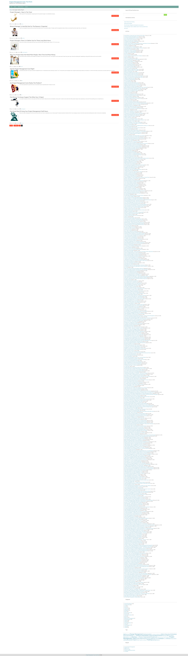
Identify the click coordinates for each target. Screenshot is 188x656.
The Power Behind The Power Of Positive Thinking (132, 232)
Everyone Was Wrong (128, 49)
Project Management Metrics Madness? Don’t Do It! (133, 520)
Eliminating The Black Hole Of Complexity (131, 72)
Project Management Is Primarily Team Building (132, 361)
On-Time (129, 637)
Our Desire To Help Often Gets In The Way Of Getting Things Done (135, 278)
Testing (125, 623)
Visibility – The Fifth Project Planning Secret (131, 552)
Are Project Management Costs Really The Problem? (26, 83)
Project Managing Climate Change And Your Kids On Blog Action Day (136, 566)
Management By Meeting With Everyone (131, 167)
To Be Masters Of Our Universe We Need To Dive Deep (133, 259)
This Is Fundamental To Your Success (130, 385)
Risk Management (127, 619)
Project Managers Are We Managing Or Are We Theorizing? (134, 418)
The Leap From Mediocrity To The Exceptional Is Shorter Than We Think (136, 593)
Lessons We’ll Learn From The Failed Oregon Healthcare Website (135, 277)
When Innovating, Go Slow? (129, 350)
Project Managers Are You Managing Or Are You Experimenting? (135, 420)
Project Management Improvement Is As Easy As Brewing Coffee (135, 421)
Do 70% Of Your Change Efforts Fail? (130, 360)
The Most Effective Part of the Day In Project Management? (134, 527)
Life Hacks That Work (128, 42)
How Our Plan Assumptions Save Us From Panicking (133, 243)
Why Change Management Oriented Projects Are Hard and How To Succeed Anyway (138, 468)
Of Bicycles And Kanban (128, 211)
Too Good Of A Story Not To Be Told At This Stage (133, 171)
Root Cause (155, 638)
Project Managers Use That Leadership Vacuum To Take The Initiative (136, 448)
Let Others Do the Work (128, 60)
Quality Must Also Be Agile (128, 250)
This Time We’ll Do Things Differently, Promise (132, 89)
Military (172, 635)
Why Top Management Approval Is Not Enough (132, 193)
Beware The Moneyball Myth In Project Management (133, 440)
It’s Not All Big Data (127, 81)
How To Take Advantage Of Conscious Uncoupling (133, 253)
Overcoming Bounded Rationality (130, 149)
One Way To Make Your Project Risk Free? (131, 544)
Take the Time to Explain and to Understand (132, 115)
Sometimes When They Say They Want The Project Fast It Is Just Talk (136, 404)
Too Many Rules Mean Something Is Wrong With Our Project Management (137, 451)
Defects (163, 634)
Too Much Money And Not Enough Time (131, 186)
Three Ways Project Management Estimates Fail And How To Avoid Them (137, 526)
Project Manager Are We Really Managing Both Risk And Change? (135, 430)
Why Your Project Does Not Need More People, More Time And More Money (32, 55)
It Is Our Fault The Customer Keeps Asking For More (133, 346)
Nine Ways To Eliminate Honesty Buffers (131, 563)
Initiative (138, 635)
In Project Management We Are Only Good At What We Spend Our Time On (137, 489)
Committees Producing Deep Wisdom (130, 97)
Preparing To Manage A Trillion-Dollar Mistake (132, 122)
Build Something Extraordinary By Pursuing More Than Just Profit (135, 87)
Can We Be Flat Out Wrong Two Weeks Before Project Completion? (136, 266)
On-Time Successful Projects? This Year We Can (132, 431)
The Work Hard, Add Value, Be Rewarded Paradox (133, 169)
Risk (152, 638)
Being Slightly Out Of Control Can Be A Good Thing (133, 592)
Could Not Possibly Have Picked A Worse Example (133, 239)
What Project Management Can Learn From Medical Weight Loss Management (138, 454)
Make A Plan (126, 134)
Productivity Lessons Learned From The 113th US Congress (134, 233)
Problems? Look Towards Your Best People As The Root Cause (135, 348)
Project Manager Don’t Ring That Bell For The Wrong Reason (135, 413)
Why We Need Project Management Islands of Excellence (134, 437)
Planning (21, 66)
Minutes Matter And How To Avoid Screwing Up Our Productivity (135, 319)
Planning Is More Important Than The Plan (131, 345)
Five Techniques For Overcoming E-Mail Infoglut (132, 561)
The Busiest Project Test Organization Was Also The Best (134, 571)
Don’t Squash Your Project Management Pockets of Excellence (135, 531)
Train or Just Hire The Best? (129, 196)
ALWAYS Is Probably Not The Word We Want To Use (133, 307)
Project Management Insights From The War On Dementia (134, 313)
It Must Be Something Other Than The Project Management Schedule (136, 518)
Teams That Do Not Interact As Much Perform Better (133, 76)
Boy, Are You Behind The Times (129, 226)
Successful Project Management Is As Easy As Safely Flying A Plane (136, 414)
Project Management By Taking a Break (131, 487)
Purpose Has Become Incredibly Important (131, 148)
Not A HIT (126, 28)
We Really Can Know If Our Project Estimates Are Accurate (134, 556)
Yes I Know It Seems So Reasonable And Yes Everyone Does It (135, 374)
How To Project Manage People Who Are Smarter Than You (134, 477)
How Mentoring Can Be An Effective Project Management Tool (135, 494)
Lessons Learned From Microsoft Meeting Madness (133, 146)
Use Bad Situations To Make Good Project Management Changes (135, 422)
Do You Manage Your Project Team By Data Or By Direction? (134, 499)
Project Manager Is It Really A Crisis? (130, 417)
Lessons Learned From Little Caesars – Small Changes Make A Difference (136, 276)
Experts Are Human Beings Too (129, 61)
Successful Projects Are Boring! (129, 581)
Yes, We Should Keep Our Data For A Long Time (132, 98)
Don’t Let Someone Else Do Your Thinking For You (133, 274)
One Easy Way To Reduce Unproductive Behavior (132, 133)
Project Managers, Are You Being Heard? (131, 583)
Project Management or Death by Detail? (131, 538)
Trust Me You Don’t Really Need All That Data (132, 258)
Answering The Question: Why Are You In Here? (132, 104)
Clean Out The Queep (128, 58)
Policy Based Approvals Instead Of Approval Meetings (133, 47)
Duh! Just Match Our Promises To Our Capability (132, 332)
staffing (125, 640)
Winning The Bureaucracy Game (129, 173)
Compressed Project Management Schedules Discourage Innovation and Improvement (139, 525)
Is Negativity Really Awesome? (129, 208)
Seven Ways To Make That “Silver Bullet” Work (132, 589)
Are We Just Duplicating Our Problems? (131, 358)
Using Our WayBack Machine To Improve (131, 252)
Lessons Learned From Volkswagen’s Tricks (131, 188)
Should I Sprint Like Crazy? (129, 40)
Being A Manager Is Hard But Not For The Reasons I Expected (28, 26)
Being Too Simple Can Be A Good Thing (131, 73)
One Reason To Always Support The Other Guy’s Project (27, 97)
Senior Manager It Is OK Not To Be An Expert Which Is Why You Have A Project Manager (139, 435)
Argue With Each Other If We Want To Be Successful (133, 297)
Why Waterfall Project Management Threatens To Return (134, 473)
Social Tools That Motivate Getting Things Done (132, 316)
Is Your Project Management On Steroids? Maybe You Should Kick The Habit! (137, 574)
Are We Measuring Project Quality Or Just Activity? (133, 402)
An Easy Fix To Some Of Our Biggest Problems (132, 329)
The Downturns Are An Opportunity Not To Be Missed (133, 113)
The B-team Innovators (128, 100)
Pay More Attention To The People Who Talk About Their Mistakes (135, 311)
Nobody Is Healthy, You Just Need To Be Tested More (133, 198)
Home (11, 6)
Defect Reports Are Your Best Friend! (130, 595)
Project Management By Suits (129, 516)
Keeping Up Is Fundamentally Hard (130, 271)
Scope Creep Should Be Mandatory (130, 354)
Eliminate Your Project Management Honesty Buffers (133, 564)
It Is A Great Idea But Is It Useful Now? (131, 280)
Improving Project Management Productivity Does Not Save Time (135, 529)
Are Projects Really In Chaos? (129, 484)
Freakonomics (126, 648)
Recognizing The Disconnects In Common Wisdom (133, 145)
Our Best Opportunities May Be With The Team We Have (134, 195)
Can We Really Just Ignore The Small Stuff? (132, 310)
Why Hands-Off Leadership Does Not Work (131, 185)
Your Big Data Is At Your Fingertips (130, 142)
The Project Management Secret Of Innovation (132, 514)
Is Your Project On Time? (128, 585)
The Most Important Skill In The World (131, 74)
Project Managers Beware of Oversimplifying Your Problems (134, 432)
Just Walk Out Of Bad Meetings (129, 79)
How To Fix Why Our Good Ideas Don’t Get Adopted (133, 296)
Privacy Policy (20, 6)
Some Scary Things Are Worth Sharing (131, 381)
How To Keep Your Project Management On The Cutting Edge (135, 463)
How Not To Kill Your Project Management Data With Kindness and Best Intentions (138, 467)
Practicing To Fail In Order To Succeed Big (131, 372)
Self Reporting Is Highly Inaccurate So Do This (132, 159)
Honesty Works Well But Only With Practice (131, 106)
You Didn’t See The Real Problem (130, 52)
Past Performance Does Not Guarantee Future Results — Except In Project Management (139, 315)
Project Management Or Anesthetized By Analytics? (133, 537)
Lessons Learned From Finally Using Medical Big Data (133, 197)
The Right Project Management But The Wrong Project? (134, 465)
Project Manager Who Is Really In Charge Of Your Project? (134, 447)
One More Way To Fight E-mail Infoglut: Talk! (132, 558)
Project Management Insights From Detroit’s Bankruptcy (134, 331)
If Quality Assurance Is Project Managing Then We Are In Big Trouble (136, 480)
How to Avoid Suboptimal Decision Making (131, 101)
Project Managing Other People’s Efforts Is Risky (132, 478)
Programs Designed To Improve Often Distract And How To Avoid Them (136, 177)
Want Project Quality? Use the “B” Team (131, 580)
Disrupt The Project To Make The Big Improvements (133, 575)
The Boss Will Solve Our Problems (130, 240)
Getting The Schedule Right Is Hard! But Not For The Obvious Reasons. (136, 568)
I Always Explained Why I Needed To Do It (131, 235)
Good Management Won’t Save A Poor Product (132, 141)
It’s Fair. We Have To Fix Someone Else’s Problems (133, 55)
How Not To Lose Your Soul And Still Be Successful (133, 249)
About (15, 6)
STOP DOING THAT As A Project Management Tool (133, 472)
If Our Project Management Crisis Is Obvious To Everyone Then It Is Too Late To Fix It (139, 392)
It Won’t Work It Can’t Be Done (130, 163)
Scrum (165, 638)
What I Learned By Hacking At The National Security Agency (134, 298)
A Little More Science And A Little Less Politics (132, 127)
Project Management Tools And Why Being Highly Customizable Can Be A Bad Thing (139, 411)
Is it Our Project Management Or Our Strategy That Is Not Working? (136, 492)
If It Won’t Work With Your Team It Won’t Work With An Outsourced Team (137, 352)
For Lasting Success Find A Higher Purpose (131, 383)
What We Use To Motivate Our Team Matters (132, 302)
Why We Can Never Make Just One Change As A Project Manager (135, 403)
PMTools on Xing (127, 649)
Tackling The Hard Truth (128, 170)
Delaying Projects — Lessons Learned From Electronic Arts (134, 222)
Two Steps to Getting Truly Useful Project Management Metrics (135, 429)
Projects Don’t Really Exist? (129, 155)
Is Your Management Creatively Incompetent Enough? (133, 320)
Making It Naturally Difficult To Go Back (131, 70)
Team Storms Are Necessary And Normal (131, 262)
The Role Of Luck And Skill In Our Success (131, 306)
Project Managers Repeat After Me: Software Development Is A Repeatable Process (138, 528)
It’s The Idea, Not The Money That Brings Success (133, 246)
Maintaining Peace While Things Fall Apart (131, 130)
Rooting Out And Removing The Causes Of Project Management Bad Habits (137, 436)
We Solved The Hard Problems (129, 217)
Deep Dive (126, 56)
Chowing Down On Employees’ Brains (130, 175)
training (154, 640)
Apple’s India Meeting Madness (129, 64)
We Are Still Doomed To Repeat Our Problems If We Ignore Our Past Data (137, 376)
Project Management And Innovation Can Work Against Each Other (136, 466)
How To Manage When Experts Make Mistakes (132, 330)
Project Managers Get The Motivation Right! (132, 410)
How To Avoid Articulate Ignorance (130, 38)
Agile (124, 634)
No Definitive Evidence (128, 150)
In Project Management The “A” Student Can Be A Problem (134, 482)
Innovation (126, 608)
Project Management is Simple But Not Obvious (132, 521)
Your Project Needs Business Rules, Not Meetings (132, 536)
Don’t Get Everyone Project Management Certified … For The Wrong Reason (137, 547)
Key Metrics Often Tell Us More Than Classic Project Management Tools (136, 441)
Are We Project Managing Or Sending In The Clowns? (133, 446)
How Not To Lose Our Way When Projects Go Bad (132, 502)
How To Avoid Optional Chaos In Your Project (132, 474)
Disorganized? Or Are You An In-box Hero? (131, 336)
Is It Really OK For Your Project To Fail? (131, 495)
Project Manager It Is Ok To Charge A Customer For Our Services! (135, 459)
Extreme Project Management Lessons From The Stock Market (135, 357)
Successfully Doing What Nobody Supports (131, 95)
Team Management (127, 622)
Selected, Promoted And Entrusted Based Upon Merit (133, 77)
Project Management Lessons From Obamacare (132, 301)
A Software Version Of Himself (129, 168)
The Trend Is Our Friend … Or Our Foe (130, 365)
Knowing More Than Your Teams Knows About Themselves (134, 265)
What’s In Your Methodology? (129, 112)
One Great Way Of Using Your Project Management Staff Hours (29, 111)
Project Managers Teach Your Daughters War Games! (133, 444)
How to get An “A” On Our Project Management (132, 460)
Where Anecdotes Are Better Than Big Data (131, 255)
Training (125, 627)
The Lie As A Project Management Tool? (131, 257)
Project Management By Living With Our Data (132, 510)
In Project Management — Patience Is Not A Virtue (133, 512)
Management (126, 610)
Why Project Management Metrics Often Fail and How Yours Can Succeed (137, 399)
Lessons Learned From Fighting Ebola (130, 237)
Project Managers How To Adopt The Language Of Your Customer (135, 387)
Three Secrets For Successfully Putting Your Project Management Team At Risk (138, 546)
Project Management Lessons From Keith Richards (133, 283)
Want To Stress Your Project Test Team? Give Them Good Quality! (135, 573)
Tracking (125, 626)
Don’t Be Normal (127, 99)
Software (168, 638)
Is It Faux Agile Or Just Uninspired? (130, 107)
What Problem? (127, 109)
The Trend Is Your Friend (128, 140)
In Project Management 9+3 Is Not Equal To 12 (132, 540)
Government (126, 635)
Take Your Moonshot (127, 117)
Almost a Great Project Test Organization (131, 572)
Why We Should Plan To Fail (129, 343)
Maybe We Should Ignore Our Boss (130, 424)
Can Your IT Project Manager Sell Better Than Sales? (133, 401)
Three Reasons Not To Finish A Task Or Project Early (133, 543)
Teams (138, 640)
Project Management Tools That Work (20, 2)
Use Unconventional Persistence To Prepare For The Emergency (135, 131)
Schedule (125, 620)
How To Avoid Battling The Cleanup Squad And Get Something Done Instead (137, 199)
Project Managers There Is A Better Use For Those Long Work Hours (30, 40)
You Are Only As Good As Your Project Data (131, 136)
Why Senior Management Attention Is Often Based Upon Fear (135, 342)
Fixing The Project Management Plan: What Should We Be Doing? (135, 550)
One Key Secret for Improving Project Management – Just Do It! (135, 539)
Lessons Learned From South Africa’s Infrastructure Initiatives (135, 205)
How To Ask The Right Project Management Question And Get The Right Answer (138, 406)
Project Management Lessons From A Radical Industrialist (134, 242)
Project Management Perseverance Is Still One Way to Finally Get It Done (137, 483)
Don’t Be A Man (127, 194)
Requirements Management (129, 618)
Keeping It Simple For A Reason (129, 116)
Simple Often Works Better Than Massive (131, 285)
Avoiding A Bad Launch (128, 91)
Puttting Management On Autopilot (130, 152)
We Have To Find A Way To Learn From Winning (132, 207)
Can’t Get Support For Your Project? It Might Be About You (134, 288)
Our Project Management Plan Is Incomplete (132, 270)
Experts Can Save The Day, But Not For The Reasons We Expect (135, 295)
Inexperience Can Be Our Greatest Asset (131, 324)
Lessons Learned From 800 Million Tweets (131, 69)
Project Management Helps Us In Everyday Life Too (133, 493)
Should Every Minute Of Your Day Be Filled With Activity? (134, 224)
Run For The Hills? (127, 80)
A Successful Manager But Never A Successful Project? (133, 582)
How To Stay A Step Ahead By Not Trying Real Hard (133, 341)
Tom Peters (126, 651)
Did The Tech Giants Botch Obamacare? (131, 294)
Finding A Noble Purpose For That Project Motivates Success (134, 442)
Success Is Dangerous (128, 247)
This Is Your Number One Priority (130, 449)
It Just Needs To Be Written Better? (130, 67)
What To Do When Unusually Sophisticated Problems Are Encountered (136, 158)
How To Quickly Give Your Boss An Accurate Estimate (133, 382)
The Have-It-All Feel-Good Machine (130, 172)
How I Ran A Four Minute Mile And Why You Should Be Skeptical (135, 204)
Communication (127, 604)
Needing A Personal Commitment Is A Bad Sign (132, 364)
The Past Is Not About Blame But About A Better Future (134, 256)
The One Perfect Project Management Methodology (133, 541)
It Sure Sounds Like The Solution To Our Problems (133, 369)
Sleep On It (126, 216)
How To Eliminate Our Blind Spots (130, 248)
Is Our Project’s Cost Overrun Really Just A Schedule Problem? (135, 400)
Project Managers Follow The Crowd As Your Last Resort (134, 427)
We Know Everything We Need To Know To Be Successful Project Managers (137, 464)
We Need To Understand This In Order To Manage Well (133, 212)
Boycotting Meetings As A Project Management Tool (133, 498)
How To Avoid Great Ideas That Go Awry (131, 184)
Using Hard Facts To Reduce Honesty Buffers (132, 562)
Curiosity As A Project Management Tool (131, 36)
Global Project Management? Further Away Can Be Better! (134, 577)
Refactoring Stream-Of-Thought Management (132, 153)
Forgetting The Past (127, 279)
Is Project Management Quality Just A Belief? (132, 508)
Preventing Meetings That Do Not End (130, 157)
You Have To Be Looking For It (129, 303)
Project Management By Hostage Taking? (131, 505)
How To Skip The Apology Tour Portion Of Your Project (133, 202)
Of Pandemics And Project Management (131, 41)
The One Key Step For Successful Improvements (132, 570)
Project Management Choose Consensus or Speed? (133, 476)
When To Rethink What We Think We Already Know (133, 363)
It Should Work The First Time (129, 567)
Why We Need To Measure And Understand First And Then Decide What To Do (137, 340)
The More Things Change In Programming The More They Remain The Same (137, 43)
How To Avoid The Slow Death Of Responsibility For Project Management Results (138, 393)
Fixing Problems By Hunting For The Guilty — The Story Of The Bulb (135, 373)
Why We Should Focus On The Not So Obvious (132, 395)
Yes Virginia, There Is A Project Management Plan (133, 554)
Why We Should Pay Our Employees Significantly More (133, 180)
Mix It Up (125, 267)
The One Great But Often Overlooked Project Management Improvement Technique (138, 423)
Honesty (125, 607)
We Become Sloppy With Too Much (130, 161)
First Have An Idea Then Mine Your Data (131, 215)
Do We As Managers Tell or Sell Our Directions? (132, 327)
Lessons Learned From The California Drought (132, 189)
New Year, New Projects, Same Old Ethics (131, 178)
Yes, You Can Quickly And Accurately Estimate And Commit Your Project (137, 507)
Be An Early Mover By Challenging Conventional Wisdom (134, 137)
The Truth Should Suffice (128, 63)
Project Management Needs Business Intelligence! (133, 576)
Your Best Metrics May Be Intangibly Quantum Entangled (134, 339)
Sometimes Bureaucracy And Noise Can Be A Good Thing (134, 367)
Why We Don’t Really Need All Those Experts (132, 397)
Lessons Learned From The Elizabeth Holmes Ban (132, 154)
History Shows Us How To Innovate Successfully (132, 388)
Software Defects (173, 638)
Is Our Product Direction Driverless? (130, 182)
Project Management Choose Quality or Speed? (132, 475)
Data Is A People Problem (128, 65)
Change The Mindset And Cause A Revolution (132, 83)
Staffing (125, 621)
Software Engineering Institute (129, 650)
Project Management (166, 637)
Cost (22, 80)
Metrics (125, 611)
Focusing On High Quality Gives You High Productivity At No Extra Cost (136, 565)
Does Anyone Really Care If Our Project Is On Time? (133, 584)
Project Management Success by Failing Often (132, 490)
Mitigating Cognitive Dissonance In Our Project (132, 85)
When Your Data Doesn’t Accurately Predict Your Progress (134, 135)
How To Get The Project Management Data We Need (133, 504)
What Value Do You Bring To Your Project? (131, 110)
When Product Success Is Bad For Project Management (133, 293)
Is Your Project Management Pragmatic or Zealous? (133, 486)
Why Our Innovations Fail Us (129, 179)
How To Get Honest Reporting (129, 261)
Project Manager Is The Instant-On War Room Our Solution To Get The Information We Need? (140, 394)
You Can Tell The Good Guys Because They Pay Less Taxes (134, 359)
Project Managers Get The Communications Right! (133, 462)
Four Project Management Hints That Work (131, 37)
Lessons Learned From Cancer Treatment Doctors (132, 132)
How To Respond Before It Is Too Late (131, 300)
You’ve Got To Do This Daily (129, 386)
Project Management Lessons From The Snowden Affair (133, 334)
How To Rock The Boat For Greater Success (131, 181)
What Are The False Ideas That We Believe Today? (133, 88)
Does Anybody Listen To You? (129, 121)
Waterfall (158, 640)
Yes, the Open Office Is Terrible (129, 46)
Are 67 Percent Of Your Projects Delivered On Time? (133, 513)
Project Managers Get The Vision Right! (131, 408)
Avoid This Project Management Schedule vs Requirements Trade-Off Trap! (137, 590)
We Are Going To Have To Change (130, 50)
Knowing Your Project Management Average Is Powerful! (134, 591)
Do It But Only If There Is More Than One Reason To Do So (134, 190)
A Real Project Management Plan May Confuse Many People (134, 457)
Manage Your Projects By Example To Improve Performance (134, 496)
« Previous (16, 125)
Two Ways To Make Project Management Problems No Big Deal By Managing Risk (138, 545)
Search (26, 6)
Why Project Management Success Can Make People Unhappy (135, 469)
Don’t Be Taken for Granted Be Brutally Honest (132, 390)
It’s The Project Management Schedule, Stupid (132, 519)
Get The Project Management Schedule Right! (132, 597)
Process (138, 637)
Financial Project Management (129, 646)
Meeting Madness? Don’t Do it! (129, 588)
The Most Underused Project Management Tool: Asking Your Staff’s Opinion (137, 485)
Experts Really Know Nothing (129, 21)
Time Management (127, 625)
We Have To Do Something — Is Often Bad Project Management (135, 409)
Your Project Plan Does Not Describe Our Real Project (133, 220)
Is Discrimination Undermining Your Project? (132, 221)
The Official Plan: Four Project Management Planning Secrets (135, 553)
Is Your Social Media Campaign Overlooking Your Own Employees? (136, 269)
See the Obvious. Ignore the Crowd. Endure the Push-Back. (134, 35)
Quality (125, 616)
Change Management (24, 52)
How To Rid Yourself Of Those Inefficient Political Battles (134, 370)
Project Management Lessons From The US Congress (133, 305)
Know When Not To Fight (128, 264)
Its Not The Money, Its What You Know (131, 289)
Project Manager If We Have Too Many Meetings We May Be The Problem (137, 396)
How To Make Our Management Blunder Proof (132, 312)
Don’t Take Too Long (128, 230)
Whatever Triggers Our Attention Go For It (131, 160)
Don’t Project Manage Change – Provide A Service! (133, 594)
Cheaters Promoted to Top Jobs (129, 187)
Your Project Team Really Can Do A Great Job (132, 557)
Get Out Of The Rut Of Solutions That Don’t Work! (133, 555)
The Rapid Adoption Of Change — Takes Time (132, 200)
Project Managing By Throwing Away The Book (132, 284)
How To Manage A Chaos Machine (130, 176)
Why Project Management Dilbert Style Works (132, 419)
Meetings (164, 635)
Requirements (148, 638)
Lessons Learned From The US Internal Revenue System (134, 206)
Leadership (23, 38)
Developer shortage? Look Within (130, 44)
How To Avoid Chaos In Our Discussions (131, 314)
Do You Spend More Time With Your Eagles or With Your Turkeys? (135, 453)
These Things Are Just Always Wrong (130, 86)
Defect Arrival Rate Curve (157, 634)
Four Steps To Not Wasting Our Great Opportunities (133, 323)
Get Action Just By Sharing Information (131, 273)
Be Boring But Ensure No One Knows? (130, 162)
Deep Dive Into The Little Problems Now (131, 82)
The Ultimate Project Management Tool (131, 586)
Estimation (174, 634)
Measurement (159, 636)
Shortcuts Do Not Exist (128, 62)
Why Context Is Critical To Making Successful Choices (133, 375)
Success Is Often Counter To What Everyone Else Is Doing (134, 209)
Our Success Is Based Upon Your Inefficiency (132, 241)
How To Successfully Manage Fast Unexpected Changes (134, 223)
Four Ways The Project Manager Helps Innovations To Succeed (135, 511)
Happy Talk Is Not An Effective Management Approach (133, 268)
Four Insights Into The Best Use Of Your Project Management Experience (137, 549)
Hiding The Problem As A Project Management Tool (133, 471)
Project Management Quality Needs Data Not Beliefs (133, 509)
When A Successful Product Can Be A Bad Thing (132, 349)
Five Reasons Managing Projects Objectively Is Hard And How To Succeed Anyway (138, 500)
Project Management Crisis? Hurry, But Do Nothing (133, 534)
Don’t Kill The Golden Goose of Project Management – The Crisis (135, 532)
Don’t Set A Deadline (128, 126)
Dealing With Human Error (128, 105)
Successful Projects (132, 640)
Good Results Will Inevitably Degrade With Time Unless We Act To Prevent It (137, 318)
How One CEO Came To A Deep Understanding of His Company (135, 368)
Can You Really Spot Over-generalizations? (131, 378)
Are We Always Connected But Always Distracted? (133, 377)
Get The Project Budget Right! (129, 481)
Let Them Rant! (127, 366)
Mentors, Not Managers (128, 71)
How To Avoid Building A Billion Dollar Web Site (132, 275)
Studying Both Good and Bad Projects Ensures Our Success (134, 338)
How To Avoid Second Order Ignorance (131, 355)
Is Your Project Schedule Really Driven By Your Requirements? (135, 501)
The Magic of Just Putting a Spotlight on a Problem (133, 123)
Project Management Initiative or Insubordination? (133, 535)
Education (167, 634)
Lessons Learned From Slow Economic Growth (132, 203)
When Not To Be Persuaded (129, 244)
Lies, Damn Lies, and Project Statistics (131, 118)
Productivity (154, 637)
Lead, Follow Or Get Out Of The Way (130, 231)
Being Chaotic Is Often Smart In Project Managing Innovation (135, 458)
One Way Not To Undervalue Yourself (130, 322)
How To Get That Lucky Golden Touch (130, 309)
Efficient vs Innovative (128, 68)
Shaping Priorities (127, 92)
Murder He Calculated (128, 23)
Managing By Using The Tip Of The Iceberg (131, 292)
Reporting (22, 123)
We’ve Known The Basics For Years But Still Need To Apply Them (135, 260)
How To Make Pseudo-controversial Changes (132, 144)
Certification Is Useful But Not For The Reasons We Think (134, 304)
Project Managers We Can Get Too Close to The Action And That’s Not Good (137, 391)
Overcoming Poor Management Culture (131, 90)
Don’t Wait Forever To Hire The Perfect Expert (132, 351)
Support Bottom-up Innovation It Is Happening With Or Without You (136, 125)
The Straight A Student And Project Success (131, 287)
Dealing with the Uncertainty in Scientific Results (132, 108)
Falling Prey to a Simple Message (130, 51)
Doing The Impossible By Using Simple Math (132, 114)
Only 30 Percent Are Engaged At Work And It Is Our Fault (134, 164)
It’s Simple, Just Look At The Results (130, 238)
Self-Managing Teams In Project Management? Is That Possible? (135, 523)
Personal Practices (127, 612)
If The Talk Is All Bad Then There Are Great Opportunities (134, 438)
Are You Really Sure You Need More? (130, 282)
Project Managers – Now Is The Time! (21, 12)
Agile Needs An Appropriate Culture (130, 94)
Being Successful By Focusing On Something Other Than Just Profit (136, 143)
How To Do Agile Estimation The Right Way (131, 59)
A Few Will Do (126, 45)
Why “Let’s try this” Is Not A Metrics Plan (131, 321)
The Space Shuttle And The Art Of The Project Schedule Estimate (135, 103)
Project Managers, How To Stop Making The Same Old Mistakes (135, 426)
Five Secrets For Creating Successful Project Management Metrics (135, 456)
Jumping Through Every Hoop (129, 78)
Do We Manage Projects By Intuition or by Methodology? (134, 428)
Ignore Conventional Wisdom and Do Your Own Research (134, 119)
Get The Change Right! (128, 356)
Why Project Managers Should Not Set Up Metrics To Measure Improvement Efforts (138, 405)
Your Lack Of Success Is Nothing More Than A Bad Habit (134, 337)
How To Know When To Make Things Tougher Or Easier (133, 384)
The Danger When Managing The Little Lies (131, 139)
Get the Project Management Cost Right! (22, 69)
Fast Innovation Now (128, 225)
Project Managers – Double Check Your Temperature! (133, 503)
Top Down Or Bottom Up (128, 214)
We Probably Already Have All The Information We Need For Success (136, 379)
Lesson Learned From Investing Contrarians (131, 191)
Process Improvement (128, 614)
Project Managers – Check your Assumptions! (132, 433)
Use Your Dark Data (127, 128)
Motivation (125, 637)
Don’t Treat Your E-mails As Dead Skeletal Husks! (133, 559)
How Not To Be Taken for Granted (130, 286)
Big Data (127, 634)
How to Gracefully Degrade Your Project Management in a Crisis (135, 415)
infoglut (135, 635)
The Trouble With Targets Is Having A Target (132, 166)
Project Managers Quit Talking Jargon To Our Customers (134, 455)
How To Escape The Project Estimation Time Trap (132, 333)
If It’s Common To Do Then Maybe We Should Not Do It (134, 234)
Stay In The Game (127, 54)
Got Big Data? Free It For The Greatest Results (132, 347)
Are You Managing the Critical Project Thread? (132, 579)
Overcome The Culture (128, 229)
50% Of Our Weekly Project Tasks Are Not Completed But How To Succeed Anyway (138, 450)
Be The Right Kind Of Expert (129, 325)
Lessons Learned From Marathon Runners (131, 213)
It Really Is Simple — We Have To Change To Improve (133, 328)
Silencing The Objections (128, 96)
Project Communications (160, 637)
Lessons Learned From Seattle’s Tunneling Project (133, 218)
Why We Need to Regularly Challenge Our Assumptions (134, 25)
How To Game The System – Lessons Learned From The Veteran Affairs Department (138, 251)
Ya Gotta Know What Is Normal (129, 227)
